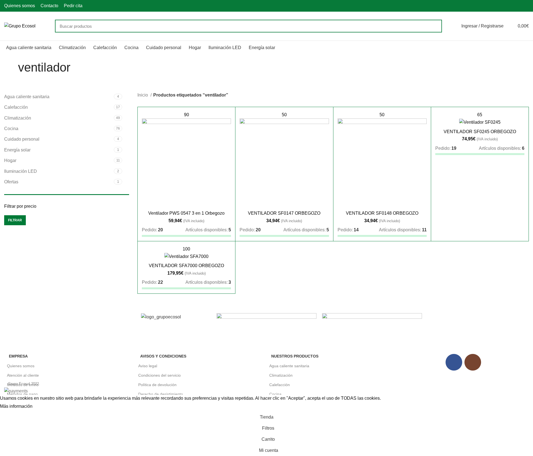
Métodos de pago (22, 394)
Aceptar (45, 407)
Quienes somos (20, 366)
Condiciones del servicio (159, 375)
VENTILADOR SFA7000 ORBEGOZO (186, 265)
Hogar (10, 160)
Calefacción (16, 107)
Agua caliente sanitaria (26, 96)
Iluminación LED (20, 171)
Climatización (17, 118)
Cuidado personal (21, 139)
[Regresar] (11, 67)
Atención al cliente (23, 375)
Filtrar (15, 220)
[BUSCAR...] (434, 26)
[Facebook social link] (519, 5)
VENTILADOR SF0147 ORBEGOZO (284, 213)
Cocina (11, 128)
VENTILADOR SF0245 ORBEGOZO (480, 131)
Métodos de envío (23, 384)
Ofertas (11, 181)
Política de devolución (157, 384)
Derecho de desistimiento (160, 394)
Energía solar (17, 150)
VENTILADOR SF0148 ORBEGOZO (382, 213)
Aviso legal (147, 366)
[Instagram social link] (525, 5)
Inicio (143, 95)
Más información (16, 406)
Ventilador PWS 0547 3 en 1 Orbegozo (186, 213)
